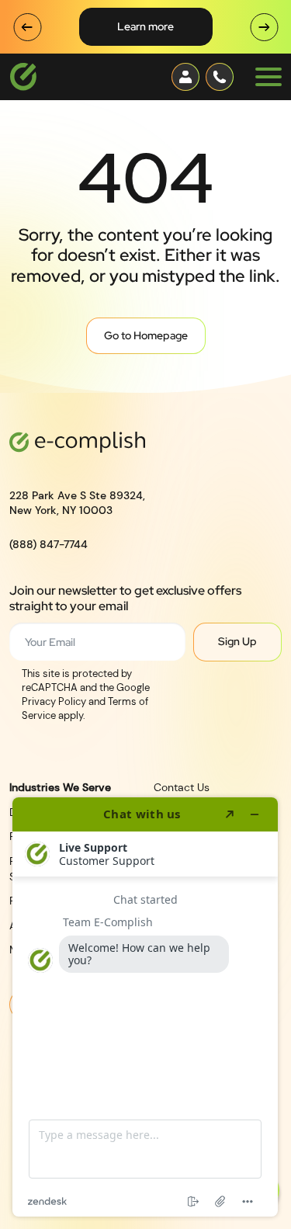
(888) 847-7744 (48, 544)
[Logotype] (23, 77)
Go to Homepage (146, 335)
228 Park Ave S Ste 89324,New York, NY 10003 (77, 503)
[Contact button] (185, 77)
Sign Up (237, 641)
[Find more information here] (145, 1007)
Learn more (145, 26)
